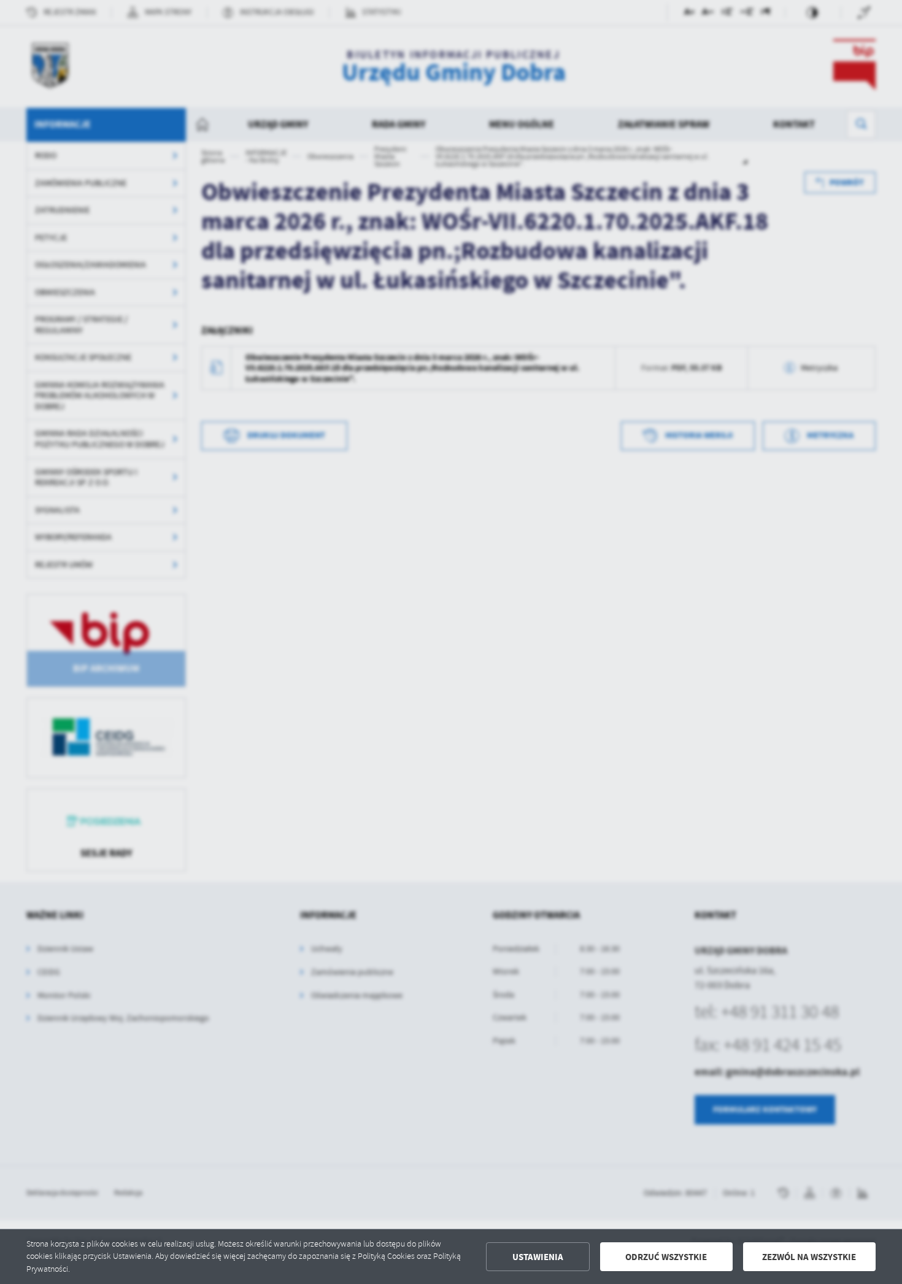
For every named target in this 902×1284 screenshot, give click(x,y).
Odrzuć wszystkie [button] (666, 1257)
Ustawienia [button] (537, 1257)
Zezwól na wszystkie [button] (809, 1257)
